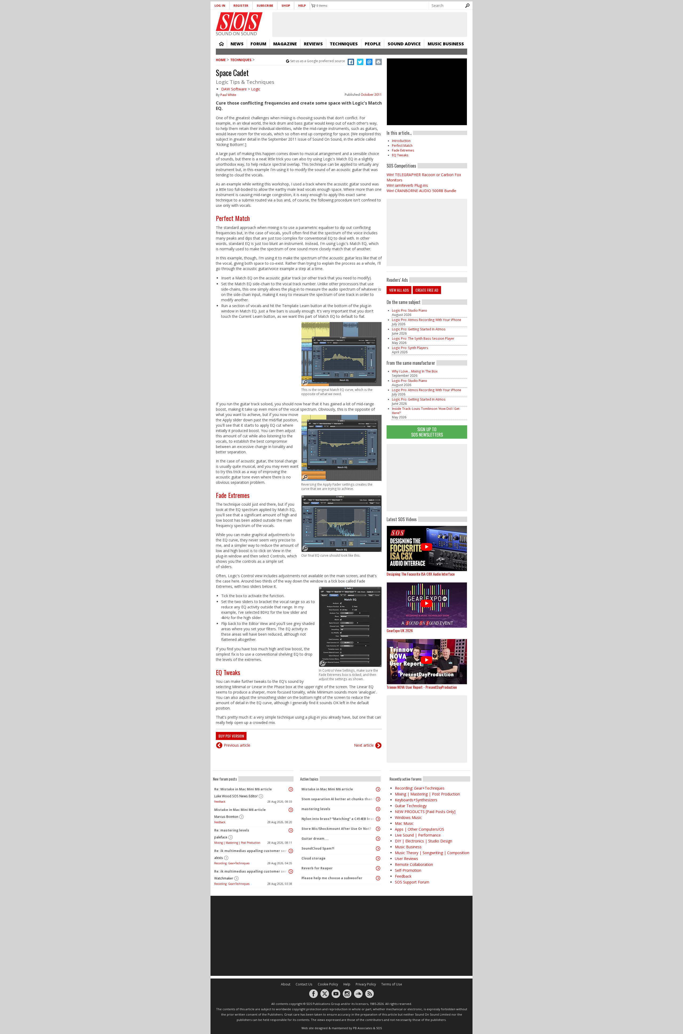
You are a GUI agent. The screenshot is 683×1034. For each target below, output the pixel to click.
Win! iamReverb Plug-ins (407, 185)
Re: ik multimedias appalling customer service (251, 851)
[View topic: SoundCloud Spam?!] (378, 848)
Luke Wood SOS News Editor (236, 796)
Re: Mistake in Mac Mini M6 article (243, 789)
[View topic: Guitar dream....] (378, 838)
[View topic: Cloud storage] (378, 858)
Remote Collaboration (414, 864)
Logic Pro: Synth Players (410, 348)
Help (302, 5)
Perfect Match (233, 218)
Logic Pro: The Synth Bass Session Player (423, 338)
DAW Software (234, 89)
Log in (220, 5)
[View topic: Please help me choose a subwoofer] (378, 878)
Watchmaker (223, 878)
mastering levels (315, 809)
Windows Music (408, 817)
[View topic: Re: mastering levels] (290, 830)
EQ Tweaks (228, 672)
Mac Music (404, 823)
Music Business (446, 44)
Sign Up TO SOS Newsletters (427, 432)
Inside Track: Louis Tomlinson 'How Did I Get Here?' (425, 410)
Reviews (313, 44)
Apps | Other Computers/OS (419, 829)
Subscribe (265, 5)
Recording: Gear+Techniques (231, 863)
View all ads (399, 290)
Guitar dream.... (315, 838)
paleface (220, 837)
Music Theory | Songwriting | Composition (432, 852)
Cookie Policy (328, 984)
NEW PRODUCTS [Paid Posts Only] (425, 811)
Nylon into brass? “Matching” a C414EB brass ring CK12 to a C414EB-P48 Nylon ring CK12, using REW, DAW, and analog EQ (339, 819)
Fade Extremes (232, 495)
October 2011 (371, 94)
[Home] (239, 21)
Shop (285, 5)
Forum (258, 44)
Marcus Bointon (226, 816)
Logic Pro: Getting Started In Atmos (419, 329)
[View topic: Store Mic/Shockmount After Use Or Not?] (378, 828)
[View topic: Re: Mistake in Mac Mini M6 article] (290, 789)
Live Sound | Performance (418, 835)
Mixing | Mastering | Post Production (237, 843)
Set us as (317, 61)
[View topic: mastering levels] (378, 809)
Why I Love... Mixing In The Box (415, 371)
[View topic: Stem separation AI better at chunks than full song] (378, 799)
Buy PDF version (231, 736)
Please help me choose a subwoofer (331, 878)
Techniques (344, 44)
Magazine (285, 44)
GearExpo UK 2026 (400, 630)
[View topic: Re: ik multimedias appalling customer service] (290, 851)
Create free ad (426, 290)
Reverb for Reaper (317, 868)
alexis (218, 857)
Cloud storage (313, 858)
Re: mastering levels (231, 830)
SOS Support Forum (412, 882)
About (285, 984)
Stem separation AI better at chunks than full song (339, 799)
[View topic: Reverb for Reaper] (378, 868)
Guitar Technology (411, 805)
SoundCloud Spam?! (317, 848)
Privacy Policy (366, 984)
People (373, 44)
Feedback (219, 801)
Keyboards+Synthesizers (416, 799)
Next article (364, 745)
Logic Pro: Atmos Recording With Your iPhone (426, 320)
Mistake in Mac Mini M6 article (240, 809)
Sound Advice (404, 44)
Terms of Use (391, 984)
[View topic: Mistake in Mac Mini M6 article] (290, 809)
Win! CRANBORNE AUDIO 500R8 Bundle (421, 190)
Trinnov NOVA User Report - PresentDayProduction (422, 687)
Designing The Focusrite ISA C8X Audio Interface (421, 574)
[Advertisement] (427, 477)
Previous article (237, 745)
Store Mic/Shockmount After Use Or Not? (336, 828)
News (237, 44)
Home (221, 43)
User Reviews (406, 858)
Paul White (228, 95)
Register (240, 5)
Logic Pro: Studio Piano (409, 310)
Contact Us (304, 984)
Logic (255, 89)
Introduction (401, 140)
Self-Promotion (408, 870)
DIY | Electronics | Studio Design (423, 840)
